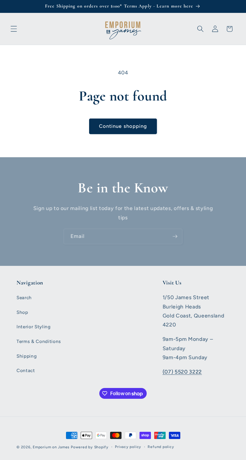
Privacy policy (128, 447)
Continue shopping (123, 126)
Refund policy (161, 447)
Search (24, 297)
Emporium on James (51, 447)
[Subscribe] (175, 236)
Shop (22, 312)
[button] (14, 29)
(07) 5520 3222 (182, 371)
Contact (25, 370)
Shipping (26, 356)
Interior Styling (33, 326)
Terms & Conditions (38, 341)
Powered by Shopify (90, 447)
